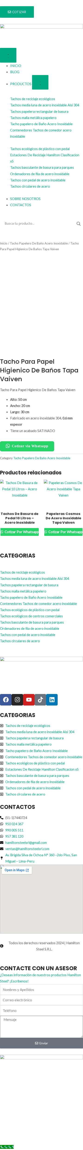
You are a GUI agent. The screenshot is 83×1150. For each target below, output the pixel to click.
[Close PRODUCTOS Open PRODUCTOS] (40, 82)
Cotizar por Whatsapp (21, 532)
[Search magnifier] (78, 224)
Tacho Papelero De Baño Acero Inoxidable (39, 243)
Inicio (3, 243)
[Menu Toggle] (8, 55)
